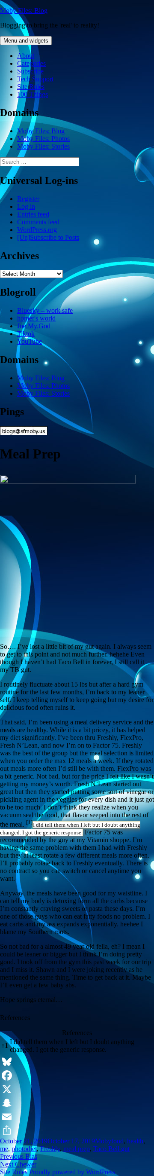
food (117, 1141)
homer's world (36, 318)
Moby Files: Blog (23, 10)
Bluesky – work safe (45, 310)
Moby (103, 1141)
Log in (26, 206)
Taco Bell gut (111, 1148)
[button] (29, 824)
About (25, 55)
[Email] (77, 1117)
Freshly (50, 1148)
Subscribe (30, 71)
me (4, 1148)
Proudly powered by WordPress (72, 1172)
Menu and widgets (25, 40)
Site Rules (30, 86)
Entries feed (33, 214)
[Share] (77, 1130)
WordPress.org (37, 229)
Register (28, 198)
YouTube (29, 341)
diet (32, 1148)
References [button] (15, 1017)
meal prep (76, 1148)
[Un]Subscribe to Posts (48, 237)
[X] (77, 1089)
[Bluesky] (77, 1062)
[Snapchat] (77, 1103)
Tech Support (35, 78)
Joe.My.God (33, 326)
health (135, 1141)
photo (19, 1148)
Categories (31, 63)
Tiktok (26, 333)
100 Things (32, 94)
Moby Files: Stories (43, 146)
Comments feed (38, 222)
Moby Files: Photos (43, 138)
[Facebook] (77, 1075)
